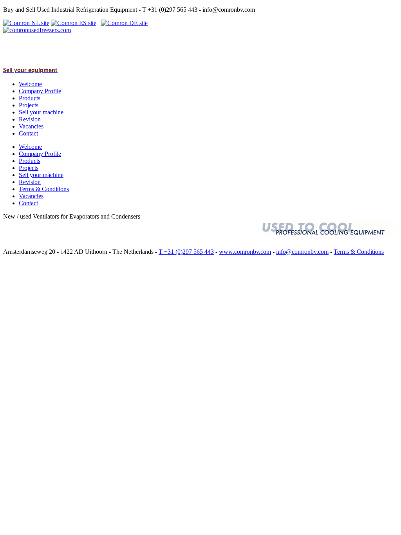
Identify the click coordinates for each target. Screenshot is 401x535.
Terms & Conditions (359, 251)
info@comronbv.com (302, 251)
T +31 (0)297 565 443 (186, 251)
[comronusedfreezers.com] (37, 30)
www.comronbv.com (245, 251)
